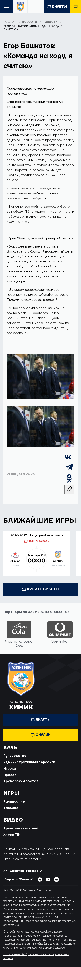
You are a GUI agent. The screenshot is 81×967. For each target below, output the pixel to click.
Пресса (10, 775)
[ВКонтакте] (67, 459)
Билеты (59, 7)
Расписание (14, 801)
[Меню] (6, 6)
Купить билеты (39, 541)
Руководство (14, 756)
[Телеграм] (69, 471)
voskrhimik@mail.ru (28, 859)
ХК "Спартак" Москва (21, 871)
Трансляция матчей (20, 828)
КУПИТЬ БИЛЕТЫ (43, 589)
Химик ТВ (11, 835)
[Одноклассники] (69, 482)
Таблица (10, 808)
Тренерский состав (20, 781)
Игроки (9, 768)
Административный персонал (29, 762)
